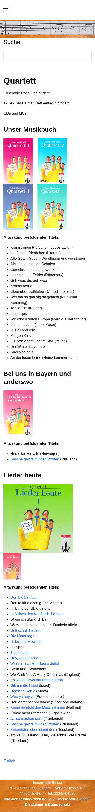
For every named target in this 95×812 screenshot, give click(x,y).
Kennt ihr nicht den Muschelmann (37, 708)
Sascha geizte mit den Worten (34, 459)
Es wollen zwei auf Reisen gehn (36, 680)
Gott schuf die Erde (26, 630)
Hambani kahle (23, 691)
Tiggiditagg (19, 652)
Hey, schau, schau (25, 658)
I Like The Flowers (25, 641)
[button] (5, 10)
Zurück (9, 761)
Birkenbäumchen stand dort (33, 730)
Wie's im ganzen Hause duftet (34, 663)
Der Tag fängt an (23, 597)
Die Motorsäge (22, 636)
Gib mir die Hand (24, 686)
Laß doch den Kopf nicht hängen (37, 614)
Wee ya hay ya (23, 697)
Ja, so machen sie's (26, 719)
